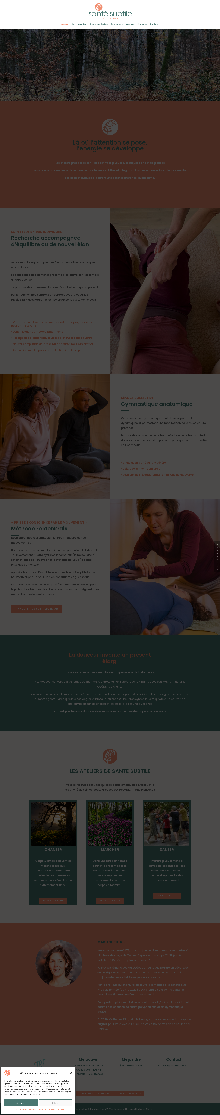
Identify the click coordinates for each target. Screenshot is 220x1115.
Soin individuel (79, 24)
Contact (154, 24)
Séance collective (99, 24)
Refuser (55, 1102)
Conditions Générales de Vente (51, 1109)
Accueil (65, 24)
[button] (70, 1073)
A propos (142, 24)
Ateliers (130, 24)
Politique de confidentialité (25, 1109)
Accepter (21, 1102)
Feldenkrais (117, 24)
